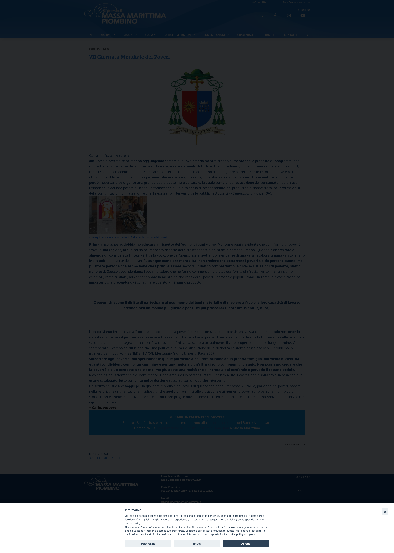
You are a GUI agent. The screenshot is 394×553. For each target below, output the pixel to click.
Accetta (245, 543)
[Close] (385, 511)
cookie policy (235, 534)
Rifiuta (197, 543)
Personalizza (148, 543)
